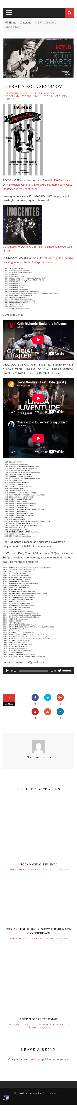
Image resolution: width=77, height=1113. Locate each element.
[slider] (67, 670)
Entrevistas (18, 938)
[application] (38, 670)
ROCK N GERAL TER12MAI (38, 864)
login (33, 1059)
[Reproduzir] (7, 671)
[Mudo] (59, 671)
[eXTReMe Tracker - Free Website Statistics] (6, 1098)
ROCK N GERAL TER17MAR (38, 1019)
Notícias (36, 93)
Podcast (50, 93)
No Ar (24, 93)
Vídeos (26, 96)
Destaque (12, 93)
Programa (12, 96)
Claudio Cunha (38, 757)
